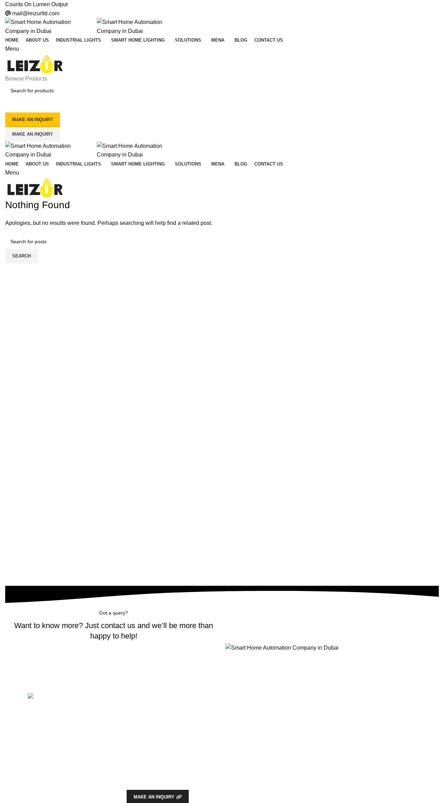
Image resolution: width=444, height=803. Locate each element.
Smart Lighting (143, 765)
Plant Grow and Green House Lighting (267, 746)
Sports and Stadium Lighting (256, 758)
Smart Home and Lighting (253, 770)
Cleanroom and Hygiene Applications (265, 734)
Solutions (239, 789)
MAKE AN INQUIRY (32, 119)
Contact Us (139, 734)
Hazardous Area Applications (256, 710)
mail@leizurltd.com (35, 13)
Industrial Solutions (147, 777)
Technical (141, 753)
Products (239, 699)
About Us (137, 710)
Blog (131, 722)
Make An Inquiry (32, 134)
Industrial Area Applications (254, 722)
